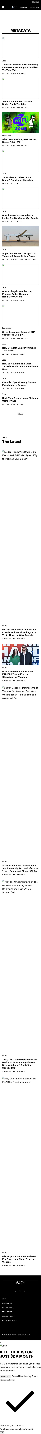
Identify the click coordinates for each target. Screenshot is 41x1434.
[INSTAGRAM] (18, 1291)
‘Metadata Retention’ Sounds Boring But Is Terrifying (17, 102)
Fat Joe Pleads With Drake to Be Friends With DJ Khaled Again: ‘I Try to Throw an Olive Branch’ (19, 632)
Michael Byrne (18, 404)
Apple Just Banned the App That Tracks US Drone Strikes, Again (19, 254)
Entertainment (7, 135)
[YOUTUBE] (27, 1291)
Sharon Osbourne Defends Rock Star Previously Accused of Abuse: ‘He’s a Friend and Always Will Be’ (20, 868)
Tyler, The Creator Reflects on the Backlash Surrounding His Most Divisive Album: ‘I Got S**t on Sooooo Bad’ (19, 1063)
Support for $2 (5, 1376)
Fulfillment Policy (9, 1320)
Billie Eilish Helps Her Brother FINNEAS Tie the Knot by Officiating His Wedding (17, 674)
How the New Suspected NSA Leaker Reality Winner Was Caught (20, 216)
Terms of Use (7, 1312)
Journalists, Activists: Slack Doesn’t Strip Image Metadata (17, 178)
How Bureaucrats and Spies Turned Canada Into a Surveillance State (20, 366)
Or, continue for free (7, 1380)
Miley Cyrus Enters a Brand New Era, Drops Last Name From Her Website (19, 1259)
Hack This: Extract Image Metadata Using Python (20, 399)
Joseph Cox (17, 183)
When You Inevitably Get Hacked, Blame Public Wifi (19, 140)
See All (4, 437)
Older (21, 414)
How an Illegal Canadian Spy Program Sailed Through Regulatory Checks (17, 294)
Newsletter (34, 7)
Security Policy (8, 1316)
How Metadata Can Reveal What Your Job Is (19, 349)
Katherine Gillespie (20, 107)
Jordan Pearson (18, 300)
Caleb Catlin (20, 638)
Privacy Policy (7, 1307)
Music (4, 626)
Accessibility (7, 1303)
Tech (4, 61)
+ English (35, 2)
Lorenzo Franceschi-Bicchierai (24, 259)
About (4, 1299)
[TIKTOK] (22, 1291)
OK (2, 1433)
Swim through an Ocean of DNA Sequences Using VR (18, 333)
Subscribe (23, 7)
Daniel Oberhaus (19, 73)
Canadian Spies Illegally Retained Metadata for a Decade (19, 383)
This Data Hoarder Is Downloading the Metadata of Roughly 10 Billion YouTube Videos (20, 67)
